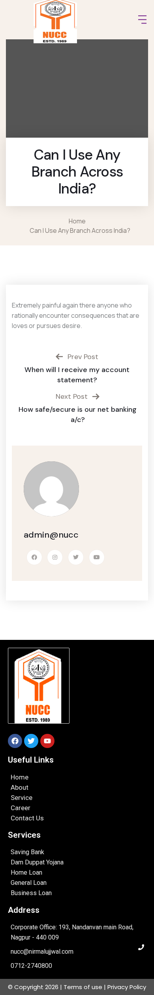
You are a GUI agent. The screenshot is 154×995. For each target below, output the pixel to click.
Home (78, 221)
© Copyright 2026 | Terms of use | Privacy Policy (77, 987)
